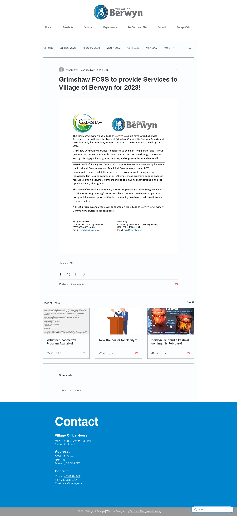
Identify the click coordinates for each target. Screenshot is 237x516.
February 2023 (91, 47)
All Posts (48, 47)
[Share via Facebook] (60, 274)
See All (190, 302)
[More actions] (176, 70)
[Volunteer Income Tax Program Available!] (66, 321)
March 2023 (113, 47)
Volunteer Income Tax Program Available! (61, 341)
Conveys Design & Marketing (145, 511)
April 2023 (133, 47)
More (167, 47)
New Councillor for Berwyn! (118, 340)
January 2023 (68, 47)
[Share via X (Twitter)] (68, 274)
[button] (68, 27)
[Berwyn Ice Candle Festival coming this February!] (171, 321)
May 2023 (152, 47)
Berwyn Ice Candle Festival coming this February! (170, 341)
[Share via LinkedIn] (76, 274)
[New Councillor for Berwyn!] (118, 321)
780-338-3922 (72, 476)
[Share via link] (84, 274)
